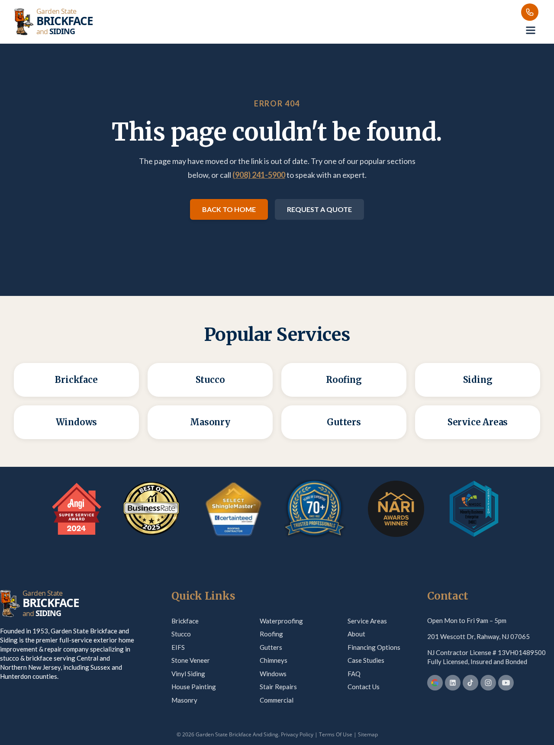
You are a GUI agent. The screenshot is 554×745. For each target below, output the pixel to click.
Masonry (184, 700)
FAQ (354, 674)
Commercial (276, 700)
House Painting (193, 686)
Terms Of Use (335, 734)
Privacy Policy (297, 734)
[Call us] (529, 12)
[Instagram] (488, 682)
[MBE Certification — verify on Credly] (474, 509)
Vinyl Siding (188, 674)
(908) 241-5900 (258, 175)
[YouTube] (506, 682)
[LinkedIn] (453, 682)
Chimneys (273, 660)
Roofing (271, 634)
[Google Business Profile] (435, 682)
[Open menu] (530, 30)
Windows (273, 674)
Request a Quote (319, 209)
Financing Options (374, 647)
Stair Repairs (278, 686)
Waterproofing (281, 621)
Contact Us (364, 686)
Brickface (185, 621)
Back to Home (229, 209)
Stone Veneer (190, 660)
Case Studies (366, 660)
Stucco (181, 634)
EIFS (178, 647)
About (356, 634)
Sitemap (368, 734)
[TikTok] (470, 682)
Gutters (271, 647)
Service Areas (367, 621)
